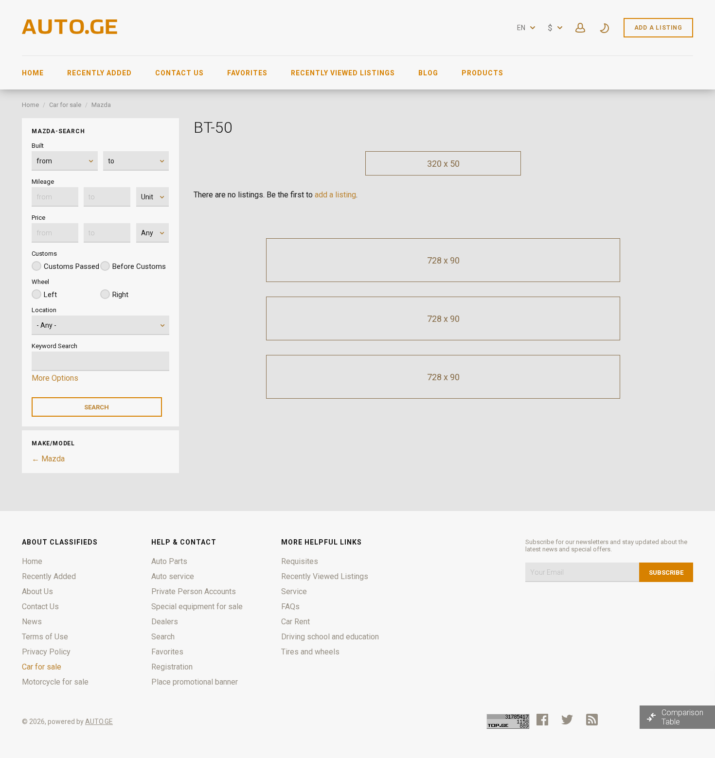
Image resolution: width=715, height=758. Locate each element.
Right (120, 294)
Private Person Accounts (193, 591)
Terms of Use (45, 636)
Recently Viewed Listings (343, 73)
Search (163, 636)
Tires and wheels (310, 651)
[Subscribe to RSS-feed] (594, 719)
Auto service (172, 576)
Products (482, 73)
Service (294, 591)
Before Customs (139, 266)
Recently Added (99, 73)
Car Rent (295, 621)
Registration (172, 666)
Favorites (247, 73)
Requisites (299, 561)
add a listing (335, 194)
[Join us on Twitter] (567, 719)
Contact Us (179, 73)
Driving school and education (330, 636)
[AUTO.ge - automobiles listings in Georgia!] (70, 31)
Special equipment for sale (197, 606)
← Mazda (48, 458)
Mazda (101, 104)
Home (33, 73)
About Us (37, 591)
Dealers (164, 621)
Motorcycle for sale (55, 682)
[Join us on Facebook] (542, 719)
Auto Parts (169, 561)
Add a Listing (658, 27)
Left (50, 294)
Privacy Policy (46, 651)
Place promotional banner (194, 682)
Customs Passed (71, 266)
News (32, 621)
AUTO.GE (99, 721)
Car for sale (65, 104)
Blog (428, 73)
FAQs (290, 606)
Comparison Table (682, 717)
